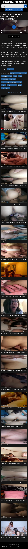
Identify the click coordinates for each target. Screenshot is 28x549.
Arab (20, 82)
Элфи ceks (5, 79)
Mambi (4, 85)
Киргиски (12, 79)
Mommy (14, 85)
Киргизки (10, 69)
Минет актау (5, 88)
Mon (8, 85)
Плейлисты (10, 9)
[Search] (25, 6)
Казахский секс (14, 2)
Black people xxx (7, 76)
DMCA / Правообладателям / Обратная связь (14, 546)
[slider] (11, 30)
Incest (20, 76)
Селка (24, 73)
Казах (15, 76)
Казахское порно (14, 544)
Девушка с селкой (15, 73)
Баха (19, 85)
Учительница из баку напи (9, 82)
